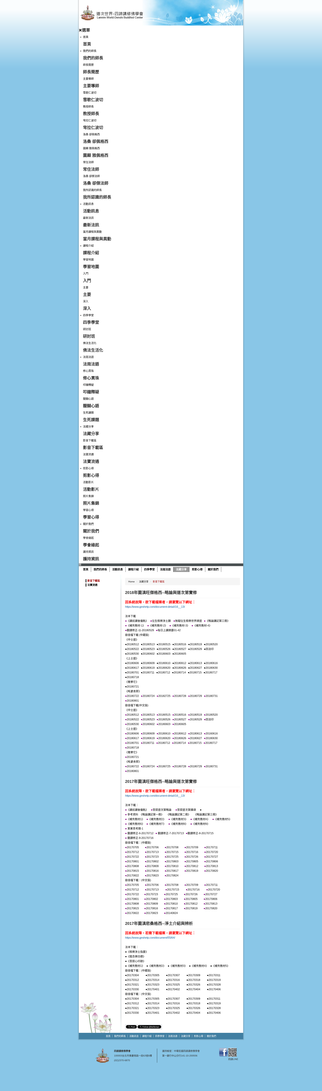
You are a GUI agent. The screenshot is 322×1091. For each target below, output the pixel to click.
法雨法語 (88, 357)
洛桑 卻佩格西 (91, 134)
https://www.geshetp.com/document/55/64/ (150, 937)
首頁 (85, 37)
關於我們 (88, 524)
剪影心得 (88, 468)
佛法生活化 (89, 343)
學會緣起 (88, 537)
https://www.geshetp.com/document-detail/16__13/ (155, 606)
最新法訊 (88, 217)
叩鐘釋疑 (88, 384)
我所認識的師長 (92, 190)
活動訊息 (88, 204)
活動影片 (88, 482)
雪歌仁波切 (89, 92)
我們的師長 (89, 50)
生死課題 (88, 412)
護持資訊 (88, 551)
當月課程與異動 (92, 231)
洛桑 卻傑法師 (91, 176)
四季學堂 (88, 315)
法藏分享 (88, 426)
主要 (85, 287)
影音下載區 (89, 440)
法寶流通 (88, 454)
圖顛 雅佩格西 (91, 148)
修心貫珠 (88, 370)
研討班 (87, 329)
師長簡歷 (88, 64)
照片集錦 (88, 496)
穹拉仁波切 (89, 120)
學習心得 (88, 510)
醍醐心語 (88, 398)
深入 (85, 301)
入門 (85, 273)
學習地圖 (88, 259)
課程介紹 (88, 245)
